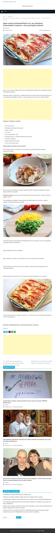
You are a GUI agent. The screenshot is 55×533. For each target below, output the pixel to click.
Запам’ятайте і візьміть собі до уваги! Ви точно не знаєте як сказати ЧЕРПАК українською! (25, 402)
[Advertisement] (27, 79)
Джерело (5, 328)
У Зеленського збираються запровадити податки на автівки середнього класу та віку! (13, 363)
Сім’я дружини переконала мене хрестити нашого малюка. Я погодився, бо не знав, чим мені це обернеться (27, 440)
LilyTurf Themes (40, 531)
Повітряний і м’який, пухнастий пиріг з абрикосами (17, 494)
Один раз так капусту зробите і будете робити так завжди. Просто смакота (23, 497)
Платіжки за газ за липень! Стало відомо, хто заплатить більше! (41, 362)
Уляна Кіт (7, 28)
